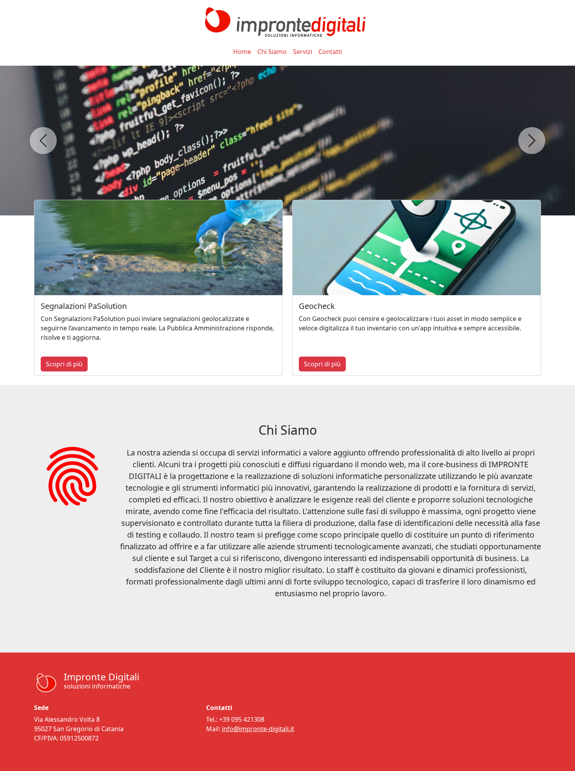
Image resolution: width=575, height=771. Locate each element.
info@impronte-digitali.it (258, 728)
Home (242, 51)
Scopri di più (64, 364)
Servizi (302, 51)
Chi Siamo (272, 51)
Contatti (330, 51)
